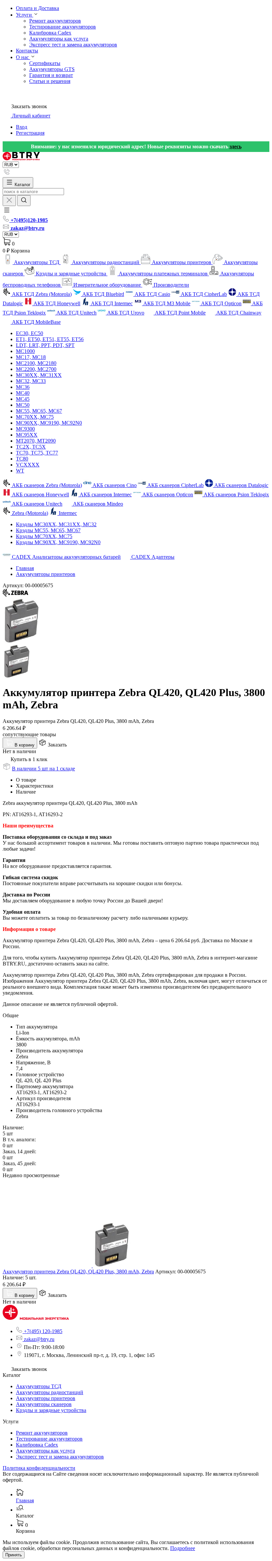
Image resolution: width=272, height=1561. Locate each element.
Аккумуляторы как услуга (58, 38)
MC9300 (25, 429)
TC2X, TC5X (31, 447)
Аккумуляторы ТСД (38, 1386)
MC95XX (26, 435)
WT (20, 470)
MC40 (23, 393)
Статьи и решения (49, 81)
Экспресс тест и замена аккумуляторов (73, 44)
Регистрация (30, 133)
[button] (7, 212)
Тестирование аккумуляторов (62, 27)
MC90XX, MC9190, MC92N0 (49, 423)
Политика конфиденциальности (39, 1468)
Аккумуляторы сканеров (44, 1404)
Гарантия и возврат (51, 75)
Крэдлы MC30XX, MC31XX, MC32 (56, 524)
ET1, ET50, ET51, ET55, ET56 (50, 339)
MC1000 (25, 351)
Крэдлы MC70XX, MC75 (44, 536)
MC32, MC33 (31, 381)
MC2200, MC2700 (36, 369)
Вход (21, 127)
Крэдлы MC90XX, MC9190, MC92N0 (58, 542)
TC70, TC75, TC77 (37, 453)
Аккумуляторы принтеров (45, 574)
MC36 (23, 387)
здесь (235, 146)
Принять (13, 1554)
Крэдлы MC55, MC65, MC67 (48, 530)
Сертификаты (44, 63)
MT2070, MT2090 (36, 441)
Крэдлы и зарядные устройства (51, 1410)
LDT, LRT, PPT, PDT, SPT (45, 345)
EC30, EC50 (29, 333)
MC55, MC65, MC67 (39, 411)
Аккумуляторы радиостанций (49, 1392)
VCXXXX (27, 464)
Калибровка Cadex (50, 32)
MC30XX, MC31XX (39, 375)
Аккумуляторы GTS (52, 69)
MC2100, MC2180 (36, 363)
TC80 (22, 458)
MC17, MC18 (31, 357)
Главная (25, 568)
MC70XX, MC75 (35, 417)
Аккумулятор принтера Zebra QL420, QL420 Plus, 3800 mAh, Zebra (78, 1271)
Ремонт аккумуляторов (55, 21)
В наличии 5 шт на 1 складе (43, 768)
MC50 (23, 405)
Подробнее (182, 1548)
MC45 (23, 399)
